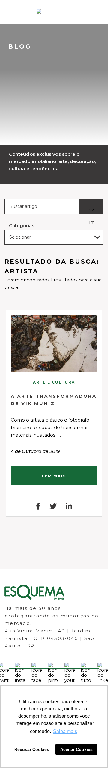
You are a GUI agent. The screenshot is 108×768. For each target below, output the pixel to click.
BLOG (20, 46)
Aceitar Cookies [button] (76, 749)
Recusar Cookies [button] (31, 749)
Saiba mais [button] (65, 731)
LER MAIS (54, 475)
